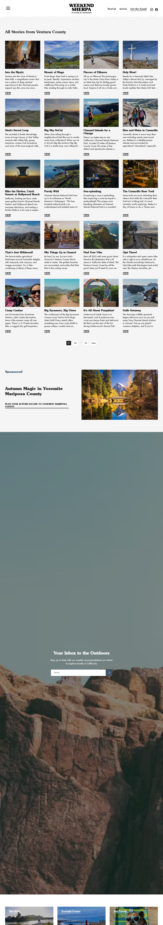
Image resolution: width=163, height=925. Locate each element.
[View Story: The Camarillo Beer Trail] (140, 174)
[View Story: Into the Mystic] (22, 55)
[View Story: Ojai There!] (140, 235)
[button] (8, 8)
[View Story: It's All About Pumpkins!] (101, 293)
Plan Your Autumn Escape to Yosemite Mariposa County (36, 405)
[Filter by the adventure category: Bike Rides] (29, 908)
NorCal (112, 9)
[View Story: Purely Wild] (61, 174)
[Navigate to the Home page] (81, 8)
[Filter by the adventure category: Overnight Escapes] (81, 908)
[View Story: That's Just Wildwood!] (22, 235)
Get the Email (138, 9)
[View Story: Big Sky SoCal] (61, 113)
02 (75, 343)
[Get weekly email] (109, 673)
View (8, 93)
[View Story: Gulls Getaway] (140, 293)
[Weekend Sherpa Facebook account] (157, 9)
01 (68, 343)
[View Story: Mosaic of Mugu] (61, 55)
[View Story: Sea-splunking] (101, 174)
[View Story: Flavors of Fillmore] (101, 55)
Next (93, 343)
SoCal (123, 9)
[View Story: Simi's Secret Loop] (22, 113)
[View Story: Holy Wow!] (140, 55)
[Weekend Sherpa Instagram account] (152, 9)
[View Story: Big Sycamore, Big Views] (61, 293)
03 (86, 343)
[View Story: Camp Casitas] (22, 293)
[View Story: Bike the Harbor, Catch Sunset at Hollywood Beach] (22, 174)
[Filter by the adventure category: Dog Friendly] (134, 908)
